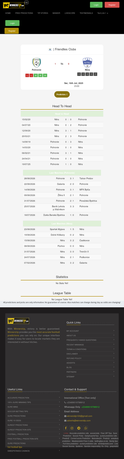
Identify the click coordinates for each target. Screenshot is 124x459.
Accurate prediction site (79, 433)
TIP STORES (43, 13)
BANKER (56, 13)
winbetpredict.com (106, 443)
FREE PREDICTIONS (24, 13)
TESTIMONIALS (86, 13)
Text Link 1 (102, 13)
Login (96, 4)
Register (112, 4)
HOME (9, 12)
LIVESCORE (70, 13)
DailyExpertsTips (92, 435)
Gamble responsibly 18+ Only (96, 446)
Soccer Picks (78, 435)
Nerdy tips (113, 441)
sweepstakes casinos (19, 450)
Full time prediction (71, 443)
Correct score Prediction (81, 438)
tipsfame (79, 446)
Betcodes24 (97, 438)
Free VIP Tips (106, 433)
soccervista (95, 433)
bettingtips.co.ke (101, 441)
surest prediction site (108, 435)
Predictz (106, 438)
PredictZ (66, 438)
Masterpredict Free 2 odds (83, 441)
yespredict (114, 446)
